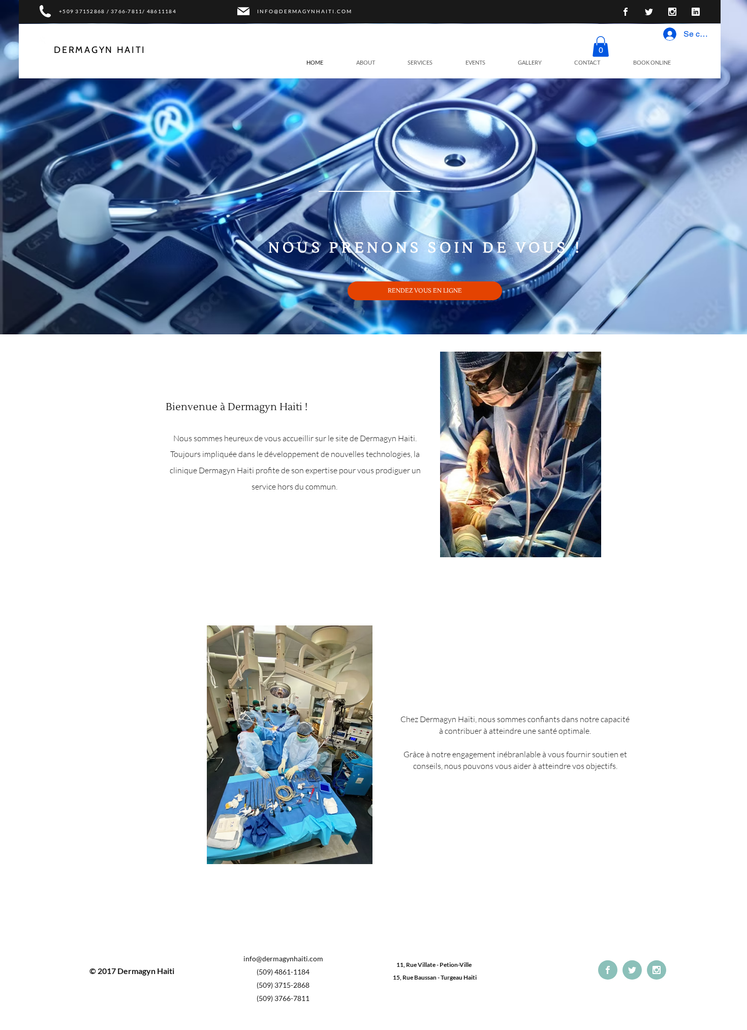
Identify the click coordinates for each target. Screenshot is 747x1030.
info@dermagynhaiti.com (283, 958)
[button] (600, 46)
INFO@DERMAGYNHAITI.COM (304, 11)
